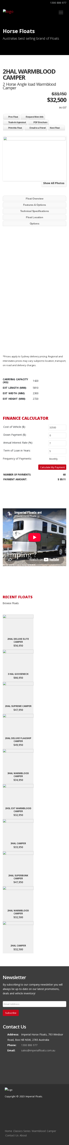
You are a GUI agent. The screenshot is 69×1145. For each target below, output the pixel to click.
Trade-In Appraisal (17, 122)
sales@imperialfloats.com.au (38, 1050)
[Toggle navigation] (61, 12)
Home (8, 1131)
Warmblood (39, 1131)
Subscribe (10, 1013)
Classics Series (22, 1131)
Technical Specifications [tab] (34, 211)
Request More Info (34, 117)
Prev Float (13, 117)
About (23, 1135)
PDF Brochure (40, 122)
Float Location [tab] (34, 217)
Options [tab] (34, 223)
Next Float (55, 128)
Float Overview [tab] (34, 198)
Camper (51, 1131)
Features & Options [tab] (34, 204)
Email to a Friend (38, 128)
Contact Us (12, 1135)
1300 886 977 (57, 2)
